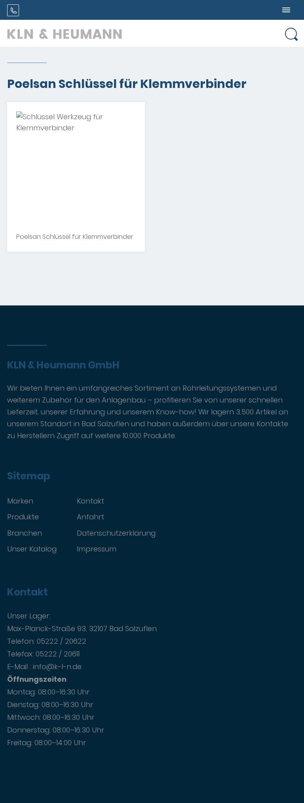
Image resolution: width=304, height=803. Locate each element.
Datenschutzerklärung (116, 533)
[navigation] (286, 10)
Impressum (96, 549)
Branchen (24, 533)
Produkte (23, 517)
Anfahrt (90, 517)
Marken (20, 501)
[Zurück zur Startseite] (64, 33)
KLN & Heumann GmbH (63, 365)
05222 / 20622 (61, 641)
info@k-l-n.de (57, 666)
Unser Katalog (32, 549)
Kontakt (90, 501)
